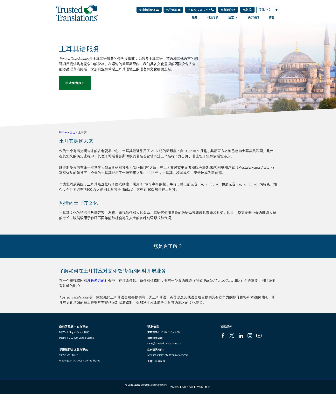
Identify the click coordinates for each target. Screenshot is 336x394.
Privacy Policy (203, 387)
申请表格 (160, 361)
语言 (231, 17)
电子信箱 (171, 10)
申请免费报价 (75, 83)
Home (63, 132)
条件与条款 (187, 387)
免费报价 (226, 10)
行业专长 (212, 17)
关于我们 (253, 17)
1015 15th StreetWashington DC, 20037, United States (79, 357)
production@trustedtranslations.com (167, 355)
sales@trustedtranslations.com (164, 343)
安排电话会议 (147, 10)
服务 (194, 17)
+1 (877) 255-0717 (199, 10)
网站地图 (174, 387)
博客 (271, 17)
